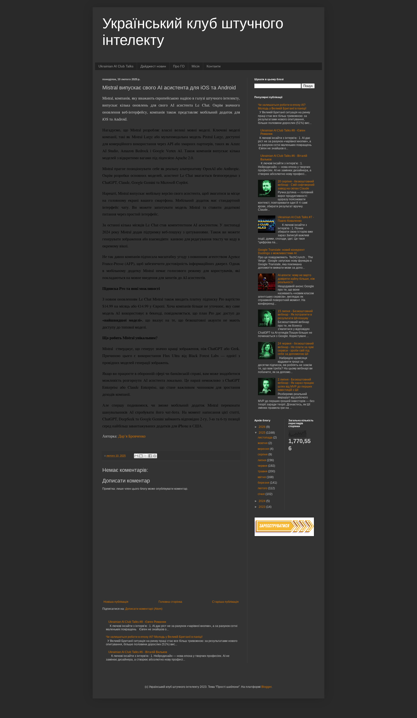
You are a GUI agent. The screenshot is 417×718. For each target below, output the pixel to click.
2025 (262, 432)
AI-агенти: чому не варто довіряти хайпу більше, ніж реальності (296, 278)
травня (263, 471)
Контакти (214, 66)
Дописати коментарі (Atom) (143, 608)
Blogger (266, 687)
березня (264, 482)
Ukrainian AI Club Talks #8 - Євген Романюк (137, 622)
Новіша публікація (116, 601)
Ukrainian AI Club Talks (115, 66)
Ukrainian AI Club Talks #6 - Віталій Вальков (137, 652)
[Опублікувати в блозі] (141, 455)
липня (262, 460)
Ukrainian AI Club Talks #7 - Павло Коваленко (296, 218)
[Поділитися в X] (145, 455)
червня (263, 465)
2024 (262, 501)
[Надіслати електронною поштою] (136, 455)
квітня (262, 477)
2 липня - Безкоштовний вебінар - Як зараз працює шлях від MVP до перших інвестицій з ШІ (296, 385)
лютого (263, 488)
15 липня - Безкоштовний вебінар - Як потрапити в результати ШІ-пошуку (295, 314)
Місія (196, 66)
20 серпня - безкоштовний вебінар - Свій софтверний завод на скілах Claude (296, 185)
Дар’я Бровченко (132, 435)
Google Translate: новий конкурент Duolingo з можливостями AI (281, 251)
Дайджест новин (153, 66)
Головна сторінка (170, 601)
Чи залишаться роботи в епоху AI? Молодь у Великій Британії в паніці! (154, 637)
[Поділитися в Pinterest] (154, 455)
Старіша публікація (225, 601)
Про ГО (179, 66)
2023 (262, 507)
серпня (263, 454)
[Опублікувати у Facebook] (150, 455)
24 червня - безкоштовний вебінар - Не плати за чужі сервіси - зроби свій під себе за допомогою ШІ (296, 349)
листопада (265, 437)
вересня (264, 449)
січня (261, 494)
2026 (262, 427)
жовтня (263, 443)
